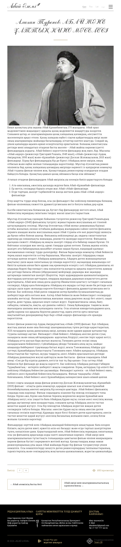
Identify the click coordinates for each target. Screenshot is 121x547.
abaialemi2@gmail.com (99, 525)
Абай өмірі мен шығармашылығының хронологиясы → (86, 484)
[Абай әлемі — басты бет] (23, 6)
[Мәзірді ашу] (111, 6)
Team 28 (98, 542)
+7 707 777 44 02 (100, 528)
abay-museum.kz (96, 520)
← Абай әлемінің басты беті (26, 484)
